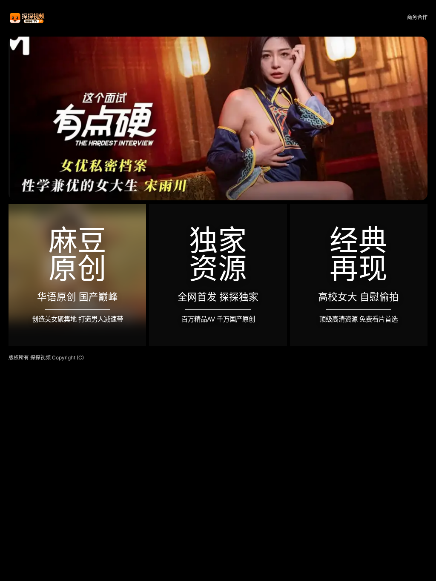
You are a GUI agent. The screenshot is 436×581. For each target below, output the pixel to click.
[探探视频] (28, 17)
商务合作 (417, 17)
